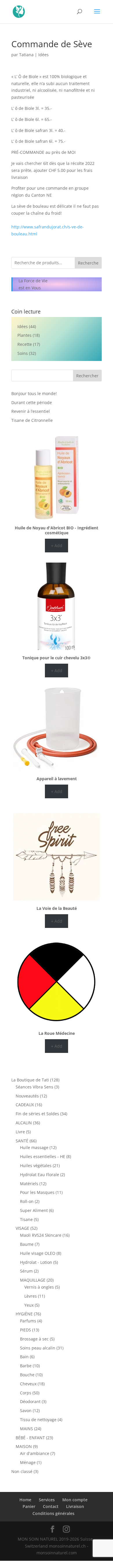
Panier (29, 1506)
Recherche (88, 263)
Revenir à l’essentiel (30, 411)
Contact (51, 1506)
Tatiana (26, 54)
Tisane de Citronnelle (32, 420)
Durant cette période (31, 402)
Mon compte (75, 1499)
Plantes (24, 335)
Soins (22, 353)
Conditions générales (53, 1513)
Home (25, 1499)
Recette (24, 344)
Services (47, 1499)
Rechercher (87, 375)
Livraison (75, 1506)
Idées (43, 54)
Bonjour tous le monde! (34, 393)
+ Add (56, 545)
